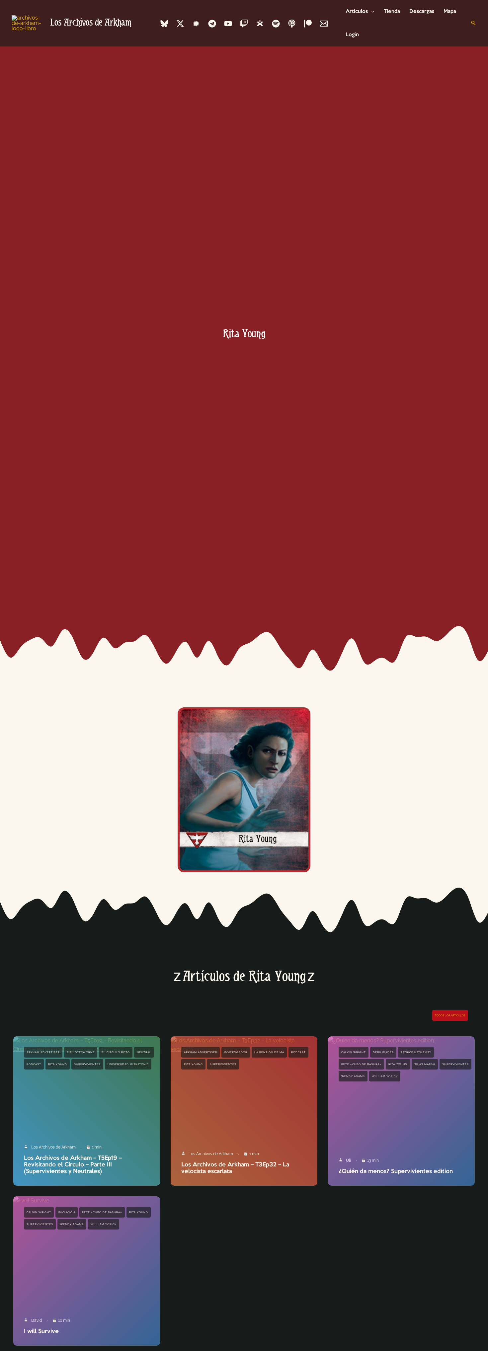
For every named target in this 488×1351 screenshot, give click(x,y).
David (36, 1320)
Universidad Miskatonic (128, 1064)
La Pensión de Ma (269, 1052)
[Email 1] (324, 24)
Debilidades (383, 1052)
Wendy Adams (353, 1076)
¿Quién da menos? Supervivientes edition (396, 1171)
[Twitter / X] (180, 24)
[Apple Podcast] (292, 24)
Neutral (144, 1052)
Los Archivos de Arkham (90, 23)
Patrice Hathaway (416, 1052)
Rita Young (57, 1064)
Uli (348, 1160)
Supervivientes (87, 1064)
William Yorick (385, 1076)
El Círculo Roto (116, 1052)
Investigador (235, 1052)
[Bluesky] (164, 24)
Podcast (34, 1064)
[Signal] (196, 24)
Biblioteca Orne (81, 1052)
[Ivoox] (260, 24)
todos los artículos (450, 1015)
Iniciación (66, 1212)
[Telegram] (212, 24)
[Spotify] (276, 24)
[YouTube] (228, 24)
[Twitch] (244, 24)
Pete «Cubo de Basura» (361, 1064)
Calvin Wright (353, 1052)
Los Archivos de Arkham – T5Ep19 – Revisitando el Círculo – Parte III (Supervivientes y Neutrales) (73, 1165)
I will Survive (41, 1331)
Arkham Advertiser (43, 1052)
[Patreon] (308, 24)
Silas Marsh (424, 1064)
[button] (371, 11)
